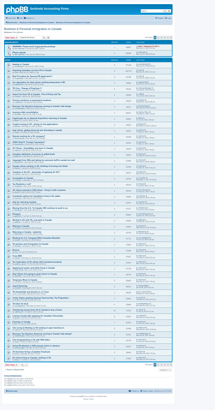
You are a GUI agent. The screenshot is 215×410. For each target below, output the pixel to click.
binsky (17, 360)
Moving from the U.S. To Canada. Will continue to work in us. (40, 208)
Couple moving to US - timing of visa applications (35, 124)
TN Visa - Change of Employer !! (27, 88)
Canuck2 (141, 202)
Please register (19, 52)
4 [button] (164, 37)
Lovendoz (18, 180)
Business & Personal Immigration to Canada (32, 29)
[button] (171, 37)
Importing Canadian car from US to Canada (31, 70)
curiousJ (18, 96)
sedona (17, 174)
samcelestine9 (143, 64)
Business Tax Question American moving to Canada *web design (41, 106)
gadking (17, 222)
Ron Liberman (18, 32)
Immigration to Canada (22, 178)
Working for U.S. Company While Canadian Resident (36, 238)
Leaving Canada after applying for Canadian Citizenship (37, 316)
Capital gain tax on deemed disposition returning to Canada (39, 118)
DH (16, 324)
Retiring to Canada (20, 226)
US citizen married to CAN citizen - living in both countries (39, 190)
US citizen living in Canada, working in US (31, 358)
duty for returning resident (24, 202)
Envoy (17, 354)
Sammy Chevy (143, 112)
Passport (16, 214)
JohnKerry (142, 208)
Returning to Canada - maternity (26, 232)
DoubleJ (141, 100)
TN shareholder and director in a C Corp (30, 292)
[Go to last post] (159, 46)
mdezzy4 (18, 330)
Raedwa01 (18, 210)
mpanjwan (18, 186)
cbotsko (17, 240)
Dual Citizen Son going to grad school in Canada (34, 274)
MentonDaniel (143, 106)
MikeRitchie (19, 234)
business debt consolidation (25, 112)
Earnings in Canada (21, 322)
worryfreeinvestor (144, 214)
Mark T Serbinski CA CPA (148, 46)
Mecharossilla (19, 138)
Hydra (17, 132)
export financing (19, 286)
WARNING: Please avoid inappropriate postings (33, 46)
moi (16, 252)
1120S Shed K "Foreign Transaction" (28, 142)
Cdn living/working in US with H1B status (31, 340)
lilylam (17, 120)
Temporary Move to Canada (24, 280)
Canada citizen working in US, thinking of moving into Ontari (40, 166)
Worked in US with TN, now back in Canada (32, 220)
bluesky (17, 126)
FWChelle (141, 52)
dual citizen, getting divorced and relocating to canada (37, 130)
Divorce (15, 250)
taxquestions (19, 144)
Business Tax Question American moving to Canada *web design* (42, 334)
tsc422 (17, 300)
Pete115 (17, 228)
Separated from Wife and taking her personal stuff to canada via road (43, 160)
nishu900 (18, 90)
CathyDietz (19, 102)
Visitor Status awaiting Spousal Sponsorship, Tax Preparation (40, 298)
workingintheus (20, 306)
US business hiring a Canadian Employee (31, 352)
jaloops (17, 318)
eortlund (141, 316)
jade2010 (18, 216)
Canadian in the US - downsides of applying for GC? (36, 172)
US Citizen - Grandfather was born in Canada (32, 148)
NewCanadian (20, 348)
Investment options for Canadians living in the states (36, 196)
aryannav (18, 198)
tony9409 (18, 276)
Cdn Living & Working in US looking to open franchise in (38, 328)
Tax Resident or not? (21, 184)
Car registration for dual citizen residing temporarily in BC (38, 82)
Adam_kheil (19, 270)
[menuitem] (20, 18)
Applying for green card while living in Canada (33, 268)
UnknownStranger (144, 88)
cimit (16, 72)
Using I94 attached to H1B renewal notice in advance (36, 346)
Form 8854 (17, 256)
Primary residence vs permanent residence (31, 100)
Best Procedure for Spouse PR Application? (32, 76)
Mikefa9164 (19, 162)
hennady (18, 246)
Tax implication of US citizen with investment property (37, 262)
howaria (141, 226)
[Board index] (17, 9)
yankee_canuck (20, 264)
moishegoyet (19, 66)
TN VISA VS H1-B (20, 304)
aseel (140, 70)
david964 (18, 114)
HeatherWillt (142, 286)
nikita (16, 342)
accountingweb (143, 238)
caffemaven (19, 312)
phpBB (80, 396)
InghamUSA (19, 84)
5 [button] (167, 37)
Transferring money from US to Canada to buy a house (37, 310)
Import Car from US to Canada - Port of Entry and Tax (36, 94)
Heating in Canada (20, 64)
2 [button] (158, 37)
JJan (140, 76)
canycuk (18, 150)
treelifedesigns (20, 108)
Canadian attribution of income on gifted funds (33, 154)
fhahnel (17, 168)
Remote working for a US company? (28, 136)
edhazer (17, 258)
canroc (140, 310)
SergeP (17, 204)
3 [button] (161, 37)
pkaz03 (17, 192)
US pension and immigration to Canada (30, 244)
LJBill (140, 94)
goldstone (18, 156)
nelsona (141, 130)
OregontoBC (19, 78)
